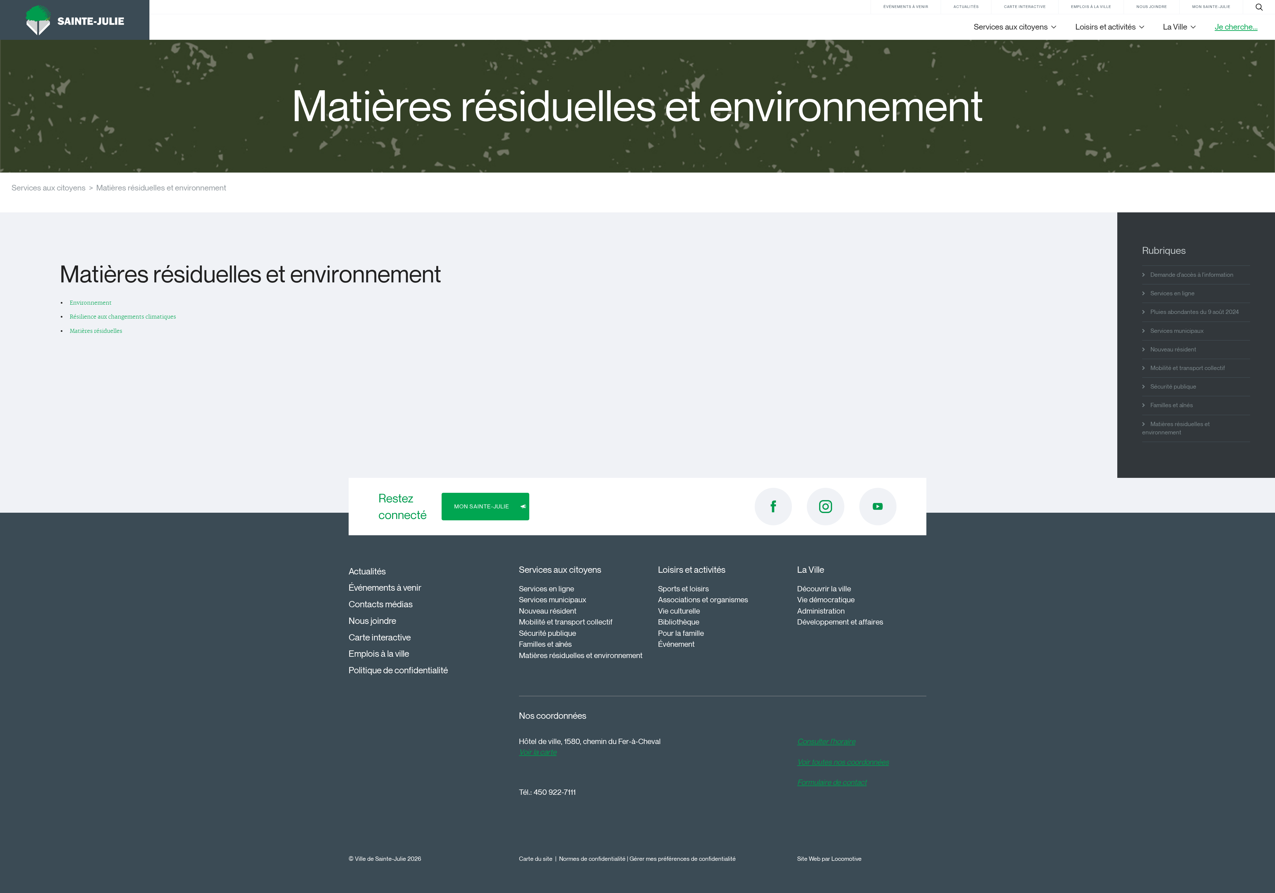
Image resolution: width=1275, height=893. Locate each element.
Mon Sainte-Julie (1211, 6)
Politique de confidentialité (398, 670)
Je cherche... (1236, 27)
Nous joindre (1152, 6)
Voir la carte (537, 752)
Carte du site (535, 858)
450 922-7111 (555, 792)
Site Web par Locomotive (829, 858)
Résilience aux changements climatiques (123, 317)
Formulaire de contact (832, 782)
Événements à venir (906, 6)
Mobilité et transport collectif (1187, 368)
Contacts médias (381, 604)
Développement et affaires (840, 622)
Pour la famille (681, 633)
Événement (676, 644)
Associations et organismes (703, 599)
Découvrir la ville (824, 588)
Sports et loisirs (683, 588)
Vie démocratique (826, 599)
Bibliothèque (678, 622)
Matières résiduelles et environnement (161, 187)
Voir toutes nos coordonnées (843, 762)
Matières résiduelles (96, 331)
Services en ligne (1172, 293)
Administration (821, 611)
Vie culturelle (679, 611)
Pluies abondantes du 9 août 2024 (1194, 312)
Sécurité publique (1173, 386)
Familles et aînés (1171, 405)
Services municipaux (1177, 331)
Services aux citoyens (49, 187)
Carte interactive (1025, 6)
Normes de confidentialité (592, 858)
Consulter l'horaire (826, 741)
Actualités (966, 6)
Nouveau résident (1173, 349)
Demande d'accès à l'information (1191, 274)
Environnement (91, 303)
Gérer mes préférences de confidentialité (683, 858)
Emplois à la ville (1091, 6)
